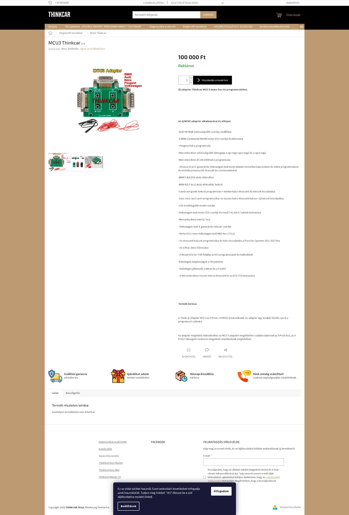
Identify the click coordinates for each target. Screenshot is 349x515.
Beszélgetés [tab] (73, 393)
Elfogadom (221, 491)
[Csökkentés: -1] (191, 82)
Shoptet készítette (290, 507)
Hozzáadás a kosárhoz (215, 80)
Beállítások (128, 506)
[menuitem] (53, 27)
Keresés (208, 14)
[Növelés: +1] (191, 78)
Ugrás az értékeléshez (92, 49)
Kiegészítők (105, 449)
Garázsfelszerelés (109, 456)
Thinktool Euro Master (111, 463)
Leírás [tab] (55, 393)
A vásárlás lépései (153, 3)
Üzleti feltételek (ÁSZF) (184, 3)
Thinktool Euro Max (109, 470)
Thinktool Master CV (110, 477)
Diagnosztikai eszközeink (113, 442)
